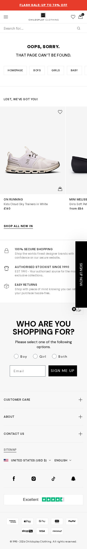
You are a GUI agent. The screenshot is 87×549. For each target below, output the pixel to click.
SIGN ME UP (22, 295)
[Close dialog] (84, 248)
